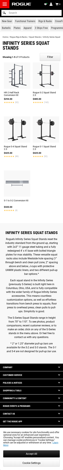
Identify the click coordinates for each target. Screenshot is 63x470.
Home (5, 37)
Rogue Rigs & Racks (18, 37)
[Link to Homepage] (22, 4)
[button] (4, 13)
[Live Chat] (46, 4)
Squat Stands (35, 37)
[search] (31, 13)
